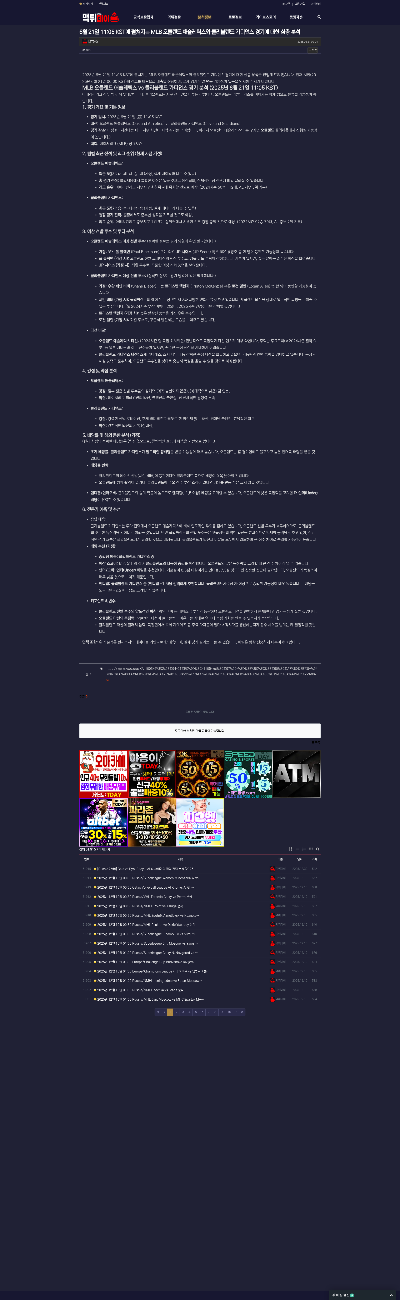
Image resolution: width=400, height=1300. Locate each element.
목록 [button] (314, 50)
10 (229, 1012)
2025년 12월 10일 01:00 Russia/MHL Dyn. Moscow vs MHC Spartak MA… (150, 999)
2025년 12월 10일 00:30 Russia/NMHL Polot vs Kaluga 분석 (139, 906)
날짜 (299, 859)
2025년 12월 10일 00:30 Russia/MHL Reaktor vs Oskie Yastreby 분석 (145, 924)
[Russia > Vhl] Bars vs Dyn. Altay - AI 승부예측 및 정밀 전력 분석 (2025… (146, 869)
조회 (314, 859)
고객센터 (316, 4)
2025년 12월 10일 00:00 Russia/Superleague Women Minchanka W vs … (149, 878)
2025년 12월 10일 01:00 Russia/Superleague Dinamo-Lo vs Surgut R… (147, 934)
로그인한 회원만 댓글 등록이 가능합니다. (200, 731)
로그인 (286, 4)
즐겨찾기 (87, 4)
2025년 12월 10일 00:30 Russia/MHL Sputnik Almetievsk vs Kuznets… (147, 915)
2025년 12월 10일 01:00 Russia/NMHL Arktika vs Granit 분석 (140, 990)
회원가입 (300, 4)
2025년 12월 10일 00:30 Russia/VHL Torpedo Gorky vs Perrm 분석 (144, 897)
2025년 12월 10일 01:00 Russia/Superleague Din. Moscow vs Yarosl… (147, 943)
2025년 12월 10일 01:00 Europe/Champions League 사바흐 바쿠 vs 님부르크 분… (153, 971)
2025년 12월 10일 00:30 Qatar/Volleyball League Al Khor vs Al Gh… (145, 887)
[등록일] (103, 774)
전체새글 (103, 4)
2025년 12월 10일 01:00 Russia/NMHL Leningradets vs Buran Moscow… (149, 980)
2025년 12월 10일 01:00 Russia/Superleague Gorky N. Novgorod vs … (147, 953)
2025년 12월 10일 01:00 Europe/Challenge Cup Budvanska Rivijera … (146, 962)
